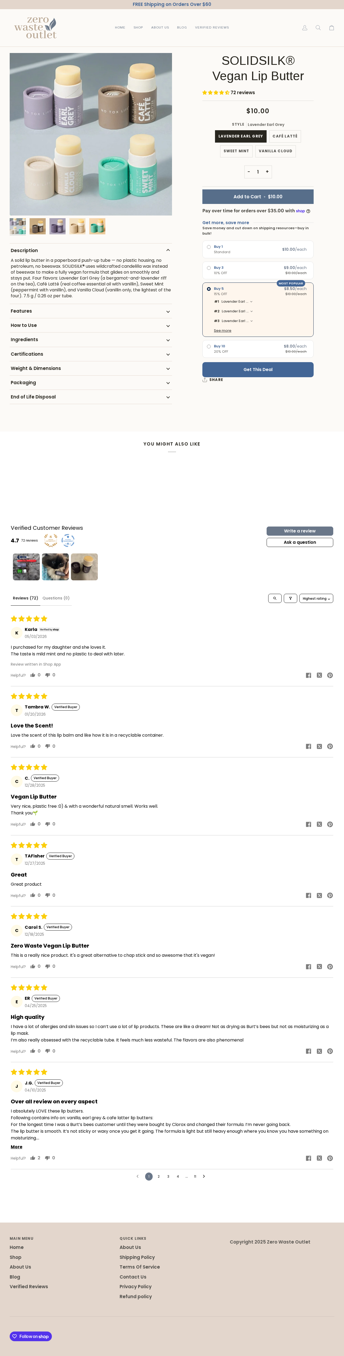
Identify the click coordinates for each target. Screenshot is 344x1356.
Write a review (300, 531)
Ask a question (300, 542)
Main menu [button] (22, 1238)
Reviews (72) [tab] (25, 598)
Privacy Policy (136, 1286)
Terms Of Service (140, 1267)
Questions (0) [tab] (56, 598)
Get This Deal (258, 369)
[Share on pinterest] (330, 675)
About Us (20, 1267)
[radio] (258, 249)
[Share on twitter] (319, 675)
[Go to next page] (205, 1176)
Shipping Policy (137, 1257)
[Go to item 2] (55, 566)
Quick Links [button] (133, 1238)
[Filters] (290, 598)
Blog (15, 1277)
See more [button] (222, 330)
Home (17, 1247)
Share (216, 379)
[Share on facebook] (308, 675)
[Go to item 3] (84, 566)
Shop (16, 1257)
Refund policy (136, 1296)
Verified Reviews (29, 1286)
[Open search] (275, 598)
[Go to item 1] (26, 566)
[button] (138, 28)
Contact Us (133, 1277)
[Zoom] (91, 134)
